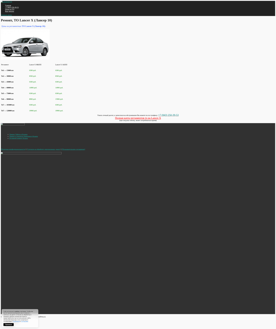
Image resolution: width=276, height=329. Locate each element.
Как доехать (9, 11)
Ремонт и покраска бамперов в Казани (23, 136)
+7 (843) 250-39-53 (12, 7)
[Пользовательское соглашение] (73, 149)
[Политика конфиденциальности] (13, 149)
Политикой (16, 321)
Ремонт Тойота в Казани (18, 134)
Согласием (24, 321)
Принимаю (8, 324)
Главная (8, 5)
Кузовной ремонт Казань (18, 138)
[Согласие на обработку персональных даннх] (44, 149)
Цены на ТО (9, 9)
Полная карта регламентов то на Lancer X (138, 118)
